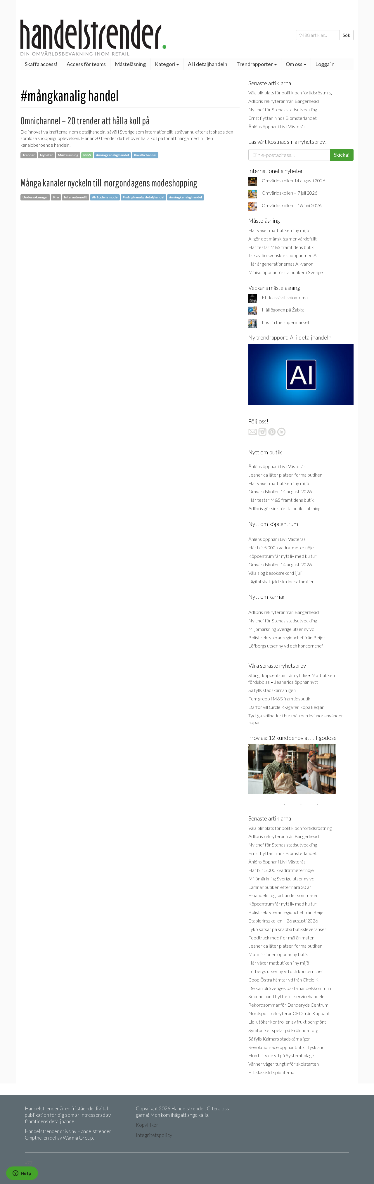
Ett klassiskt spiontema (285, 297)
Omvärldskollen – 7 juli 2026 (289, 192)
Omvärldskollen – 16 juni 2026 (291, 205)
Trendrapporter (255, 64)
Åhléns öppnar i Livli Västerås (277, 126)
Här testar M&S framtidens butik (281, 247)
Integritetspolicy (154, 1135)
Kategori (165, 64)
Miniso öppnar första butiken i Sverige (285, 272)
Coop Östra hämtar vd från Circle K (283, 979)
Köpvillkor (147, 1125)
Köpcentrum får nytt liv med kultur (282, 556)
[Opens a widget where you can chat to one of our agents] (22, 1173)
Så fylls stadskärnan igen (272, 690)
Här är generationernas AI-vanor (280, 263)
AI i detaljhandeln (207, 64)
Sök (346, 35)
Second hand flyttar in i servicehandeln (286, 996)
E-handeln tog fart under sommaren (283, 895)
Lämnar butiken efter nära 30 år (279, 887)
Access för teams (86, 64)
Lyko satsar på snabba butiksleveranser (287, 929)
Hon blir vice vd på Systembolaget (282, 1055)
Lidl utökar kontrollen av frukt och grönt (287, 1021)
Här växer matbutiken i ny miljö (278, 230)
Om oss (294, 64)
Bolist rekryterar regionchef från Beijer (286, 637)
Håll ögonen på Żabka (283, 309)
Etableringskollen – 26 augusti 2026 (283, 920)
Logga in (325, 64)
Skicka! (342, 154)
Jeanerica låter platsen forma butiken (285, 474)
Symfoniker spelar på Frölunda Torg (283, 1030)
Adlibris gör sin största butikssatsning (284, 508)
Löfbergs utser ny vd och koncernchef (285, 645)
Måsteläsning (130, 64)
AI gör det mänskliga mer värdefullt (282, 238)
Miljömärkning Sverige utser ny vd (281, 629)
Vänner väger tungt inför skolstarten (283, 1064)
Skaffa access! (41, 64)
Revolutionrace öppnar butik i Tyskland (286, 1047)
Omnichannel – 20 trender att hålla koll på (85, 120)
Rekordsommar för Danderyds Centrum (288, 1005)
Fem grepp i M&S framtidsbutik (279, 698)
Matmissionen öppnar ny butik (278, 954)
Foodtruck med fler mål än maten (281, 937)
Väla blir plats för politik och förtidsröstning (290, 92)
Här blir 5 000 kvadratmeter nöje (281, 547)
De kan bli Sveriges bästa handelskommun (289, 988)
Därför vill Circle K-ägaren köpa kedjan (286, 707)
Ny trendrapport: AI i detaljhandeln (289, 337)
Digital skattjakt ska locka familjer (281, 581)
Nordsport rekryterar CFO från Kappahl (288, 1013)
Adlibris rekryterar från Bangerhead (283, 101)
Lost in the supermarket (285, 322)
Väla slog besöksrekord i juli (275, 573)
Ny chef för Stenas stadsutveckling (282, 109)
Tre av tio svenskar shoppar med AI (283, 255)
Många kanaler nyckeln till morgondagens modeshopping (108, 182)
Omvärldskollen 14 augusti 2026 (293, 180)
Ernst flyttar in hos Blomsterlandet (282, 118)
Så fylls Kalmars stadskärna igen (279, 1038)
